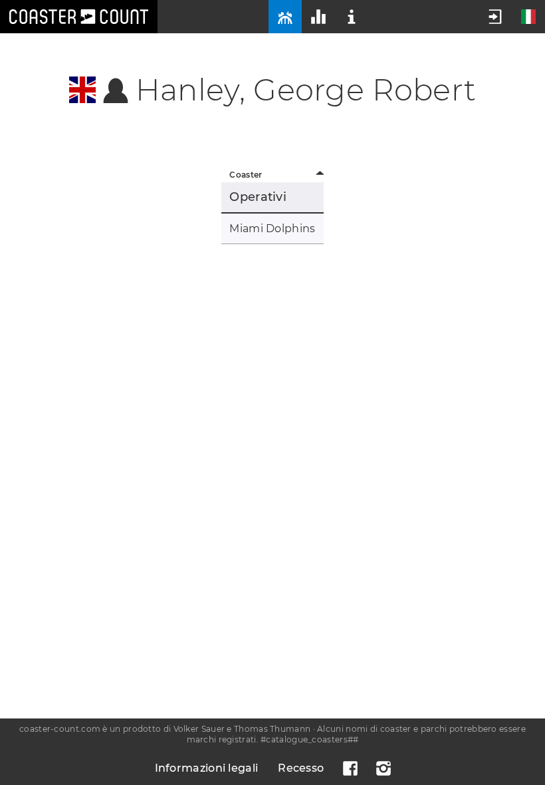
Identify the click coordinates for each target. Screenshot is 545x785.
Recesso (301, 768)
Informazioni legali (207, 768)
